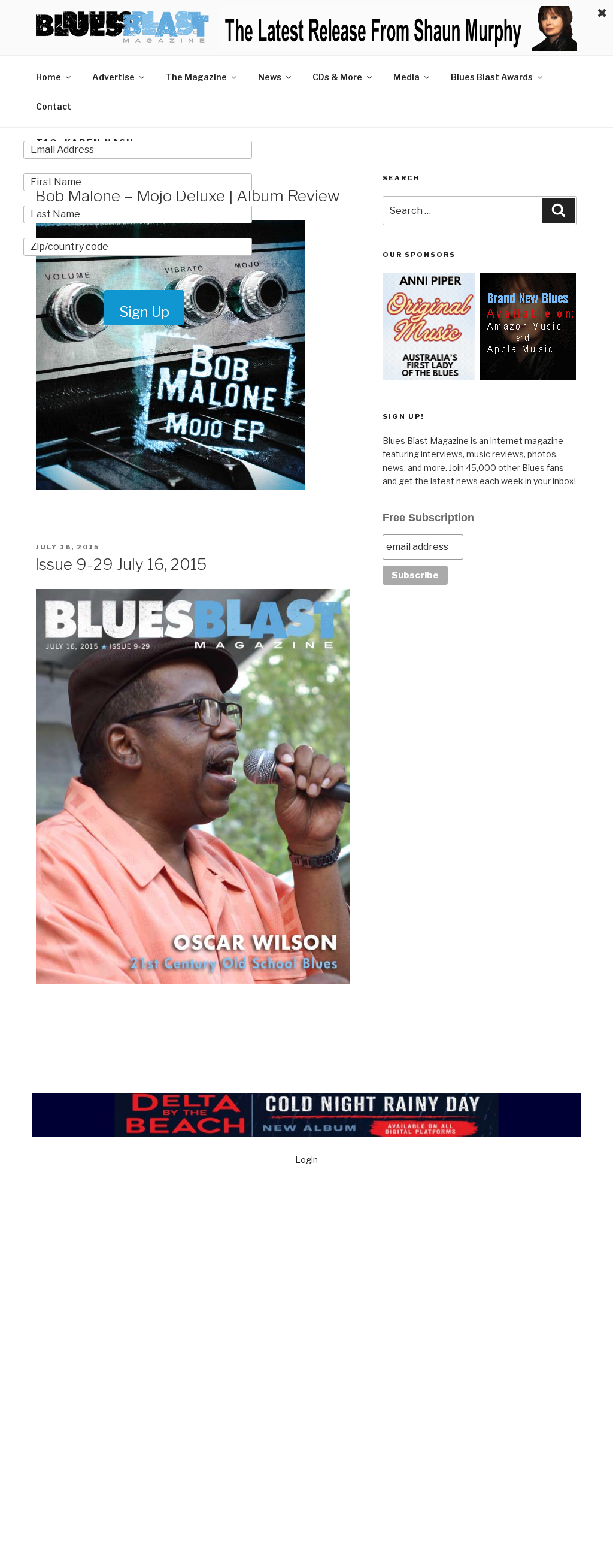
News (269, 77)
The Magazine (196, 77)
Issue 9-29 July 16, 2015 (121, 564)
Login (306, 1160)
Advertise (113, 77)
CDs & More (337, 77)
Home (48, 77)
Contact (53, 106)
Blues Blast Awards (492, 77)
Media (406, 77)
